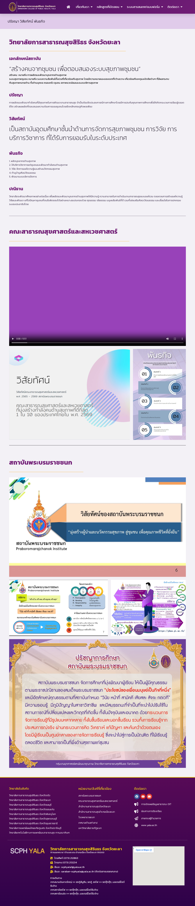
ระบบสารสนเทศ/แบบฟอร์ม (143, 7)
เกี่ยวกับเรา (82, 7)
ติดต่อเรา (173, 7)
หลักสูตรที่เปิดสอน (108, 7)
